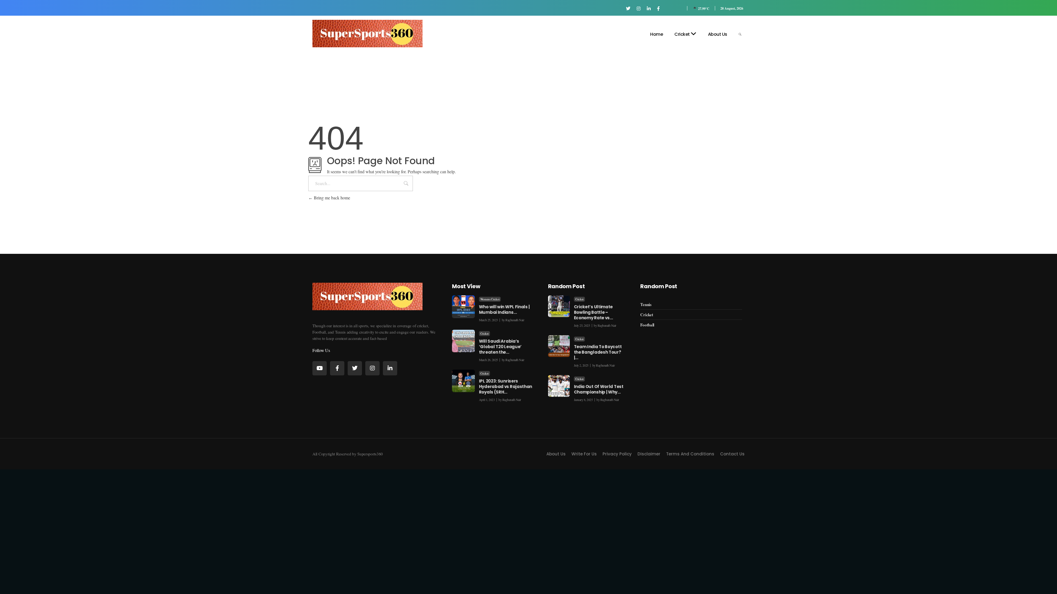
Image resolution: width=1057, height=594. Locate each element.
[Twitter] (355, 368)
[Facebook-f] (337, 368)
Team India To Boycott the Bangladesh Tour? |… (598, 352)
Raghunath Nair (514, 320)
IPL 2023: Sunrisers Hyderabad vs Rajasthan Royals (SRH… (505, 386)
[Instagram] (372, 368)
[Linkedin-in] (390, 368)
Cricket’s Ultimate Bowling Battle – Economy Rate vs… (593, 312)
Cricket (484, 334)
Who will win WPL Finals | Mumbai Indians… (504, 309)
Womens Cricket (489, 299)
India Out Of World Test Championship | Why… (598, 389)
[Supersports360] (367, 33)
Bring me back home (331, 197)
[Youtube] (319, 368)
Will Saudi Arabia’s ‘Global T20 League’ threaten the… (500, 346)
